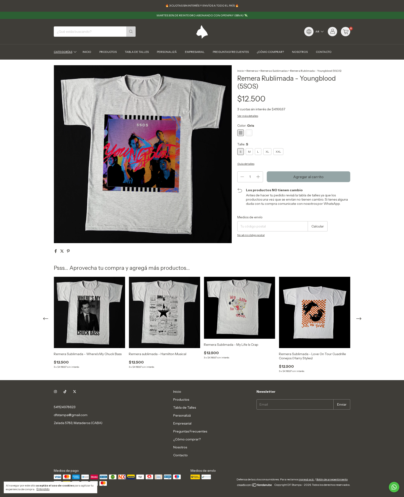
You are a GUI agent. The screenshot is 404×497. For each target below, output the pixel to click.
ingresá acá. (306, 479)
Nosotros (300, 52)
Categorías (63, 52)
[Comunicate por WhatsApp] (394, 487)
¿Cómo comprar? (270, 52)
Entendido (43, 489)
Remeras (252, 70)
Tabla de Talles (137, 52)
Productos (108, 52)
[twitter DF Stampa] (74, 391)
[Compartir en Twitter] (62, 251)
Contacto (324, 52)
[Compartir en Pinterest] (68, 251)
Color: (245, 125)
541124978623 (65, 407)
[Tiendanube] (255, 486)
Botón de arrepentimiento (332, 479)
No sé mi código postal (251, 235)
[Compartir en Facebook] (56, 251)
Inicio (87, 52)
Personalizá (167, 52)
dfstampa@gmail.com (70, 415)
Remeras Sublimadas (274, 70)
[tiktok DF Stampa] (65, 391)
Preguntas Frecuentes (231, 52)
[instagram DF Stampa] (55, 391)
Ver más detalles (247, 116)
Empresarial (195, 52)
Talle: (242, 144)
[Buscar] (131, 31)
